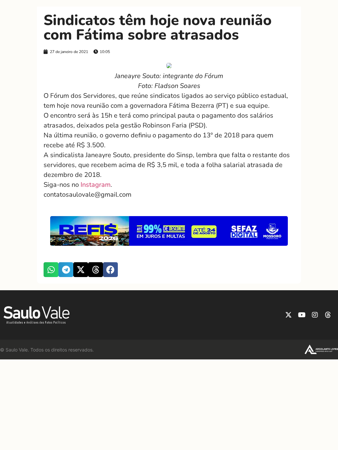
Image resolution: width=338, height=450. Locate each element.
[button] (51, 269)
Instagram (96, 184)
